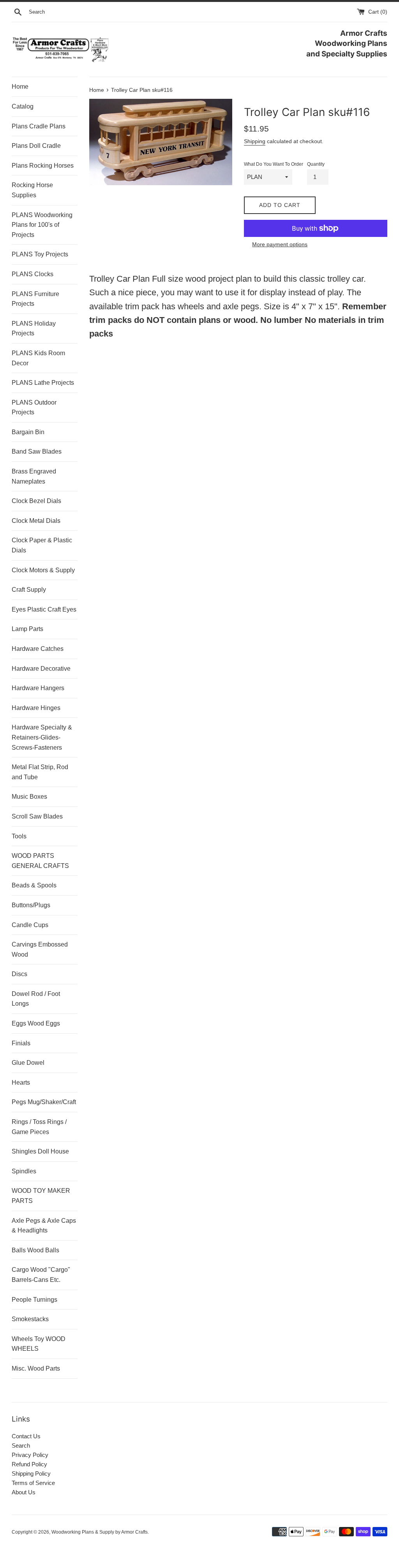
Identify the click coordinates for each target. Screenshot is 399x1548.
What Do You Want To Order (273, 164)
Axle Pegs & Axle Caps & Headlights (44, 1225)
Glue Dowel (28, 1062)
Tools (19, 836)
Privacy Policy (30, 1455)
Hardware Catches (38, 648)
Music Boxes (29, 796)
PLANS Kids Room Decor (38, 358)
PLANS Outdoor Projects (34, 407)
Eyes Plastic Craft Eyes (44, 609)
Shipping (254, 141)
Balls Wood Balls (35, 1250)
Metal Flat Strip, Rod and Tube (40, 772)
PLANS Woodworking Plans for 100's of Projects (42, 225)
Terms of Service (33, 1483)
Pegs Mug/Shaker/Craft (44, 1102)
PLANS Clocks (32, 274)
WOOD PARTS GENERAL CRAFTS (40, 860)
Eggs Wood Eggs (36, 1023)
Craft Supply (29, 589)
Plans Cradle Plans (38, 126)
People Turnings (34, 1299)
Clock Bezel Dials (36, 501)
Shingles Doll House (40, 1151)
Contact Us (26, 1436)
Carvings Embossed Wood (40, 949)
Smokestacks (30, 1319)
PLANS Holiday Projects (34, 328)
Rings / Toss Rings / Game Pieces (39, 1126)
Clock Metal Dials (36, 520)
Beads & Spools (34, 885)
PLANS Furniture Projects (35, 299)
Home (20, 86)
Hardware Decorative (41, 668)
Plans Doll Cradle (36, 145)
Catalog (23, 106)
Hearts (21, 1082)
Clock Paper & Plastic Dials (42, 545)
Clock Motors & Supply (43, 570)
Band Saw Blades (37, 451)
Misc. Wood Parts (36, 1368)
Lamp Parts (27, 629)
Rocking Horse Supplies (32, 190)
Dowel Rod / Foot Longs (36, 999)
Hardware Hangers (38, 688)
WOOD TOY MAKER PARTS (41, 1195)
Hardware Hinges (36, 708)
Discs (19, 974)
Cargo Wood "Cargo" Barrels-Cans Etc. (41, 1274)
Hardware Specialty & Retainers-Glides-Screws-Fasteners (42, 737)
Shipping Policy (31, 1473)
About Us (23, 1492)
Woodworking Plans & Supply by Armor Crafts (99, 1532)
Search (21, 1445)
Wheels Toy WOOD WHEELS (38, 1344)
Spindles (24, 1171)
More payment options (279, 244)
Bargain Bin (28, 432)
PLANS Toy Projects (40, 254)
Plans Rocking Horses (43, 165)
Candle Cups (30, 925)
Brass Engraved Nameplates (34, 476)
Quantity (316, 164)
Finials (21, 1043)
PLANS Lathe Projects (43, 382)
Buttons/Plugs (31, 905)
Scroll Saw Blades (37, 816)
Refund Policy (29, 1464)
